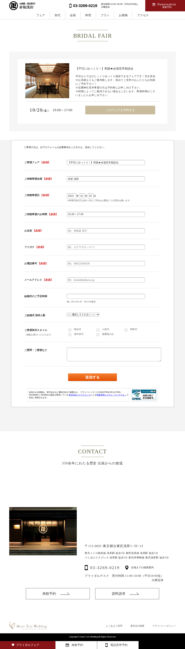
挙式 (57, 15)
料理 (88, 15)
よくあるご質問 (114, 626)
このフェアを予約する (120, 109)
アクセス (143, 15)
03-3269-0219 (105, 567)
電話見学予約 (119, 644)
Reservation (167, 5)
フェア (40, 15)
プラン (105, 15)
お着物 (123, 15)
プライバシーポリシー (164, 626)
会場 (73, 15)
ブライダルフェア (27, 644)
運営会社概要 (137, 626)
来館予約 (49, 594)
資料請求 (118, 594)
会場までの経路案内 (142, 567)
